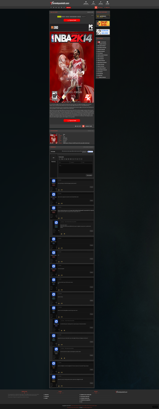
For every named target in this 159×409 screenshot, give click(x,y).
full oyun (70, 143)
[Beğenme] (62, 190)
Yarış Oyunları (100, 58)
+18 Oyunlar (102, 42)
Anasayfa (46, 394)
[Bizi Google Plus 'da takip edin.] (56, 7)
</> (70, 159)
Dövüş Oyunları (100, 64)
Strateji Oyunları (101, 60)
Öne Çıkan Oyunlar (101, 45)
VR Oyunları (99, 71)
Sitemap (69, 407)
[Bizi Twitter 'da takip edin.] (53, 7)
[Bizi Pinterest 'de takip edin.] (61, 7)
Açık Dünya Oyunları (101, 47)
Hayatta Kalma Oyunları (102, 55)
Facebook (46, 396)
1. (77, 159)
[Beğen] (59, 190)
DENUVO (68, 7)
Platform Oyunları (101, 68)
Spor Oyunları (100, 56)
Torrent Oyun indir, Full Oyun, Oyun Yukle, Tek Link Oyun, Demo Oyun (84, 405)
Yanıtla (91, 187)
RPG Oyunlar (100, 73)
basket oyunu (65, 143)
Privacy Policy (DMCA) (75, 407)
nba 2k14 (74, 143)
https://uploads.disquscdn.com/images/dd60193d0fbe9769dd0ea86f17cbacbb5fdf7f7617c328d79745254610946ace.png (80, 210)
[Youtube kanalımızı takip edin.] (59, 7)
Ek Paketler (99, 75)
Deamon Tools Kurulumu (85, 394)
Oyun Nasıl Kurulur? (84, 396)
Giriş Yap (108, 7)
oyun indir (78, 143)
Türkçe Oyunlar (102, 77)
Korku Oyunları (100, 66)
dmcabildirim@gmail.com (87, 407)
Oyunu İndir (72, 20)
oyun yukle (82, 143)
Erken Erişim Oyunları (102, 69)
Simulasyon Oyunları (101, 62)
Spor (64, 134)
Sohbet (46, 398)
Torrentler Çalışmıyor (85, 400)
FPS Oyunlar (100, 53)
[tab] (59, 16)
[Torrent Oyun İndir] (121, 392)
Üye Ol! (101, 7)
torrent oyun (87, 143)
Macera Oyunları (101, 51)
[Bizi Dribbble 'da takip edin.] (64, 7)
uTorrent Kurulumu (84, 398)
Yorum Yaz (155, 406)
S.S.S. (81, 401)
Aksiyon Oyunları (101, 49)
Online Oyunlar (102, 43)
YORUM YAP (84, 16)
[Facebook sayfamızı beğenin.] (51, 7)
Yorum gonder (89, 175)
